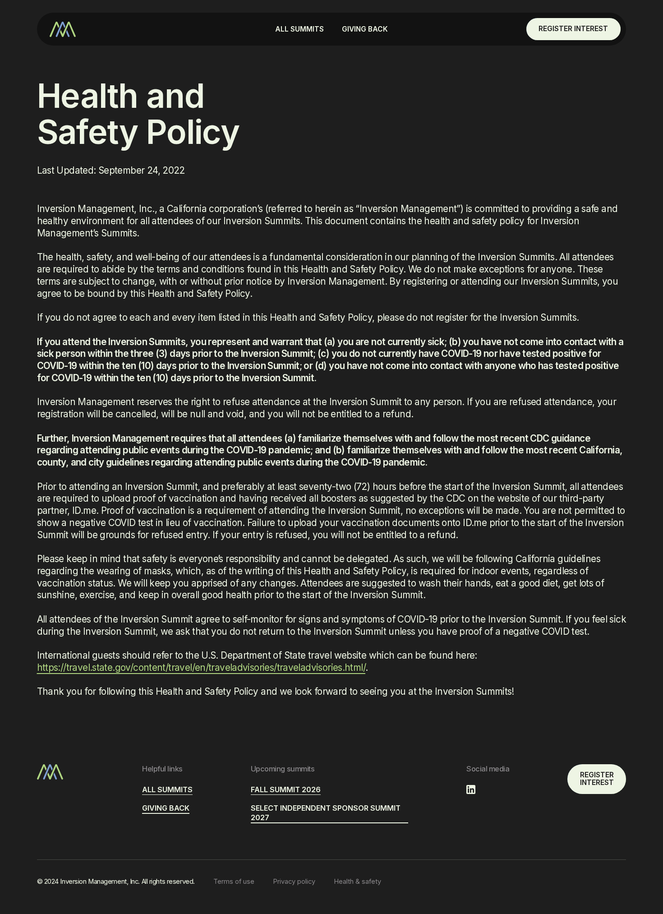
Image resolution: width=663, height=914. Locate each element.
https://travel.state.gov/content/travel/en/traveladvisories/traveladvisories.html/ (201, 667)
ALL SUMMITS (299, 29)
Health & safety (357, 881)
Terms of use (233, 881)
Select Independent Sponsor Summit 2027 (326, 812)
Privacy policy (294, 881)
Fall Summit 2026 (286, 789)
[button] (299, 29)
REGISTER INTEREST (573, 28)
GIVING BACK (365, 29)
